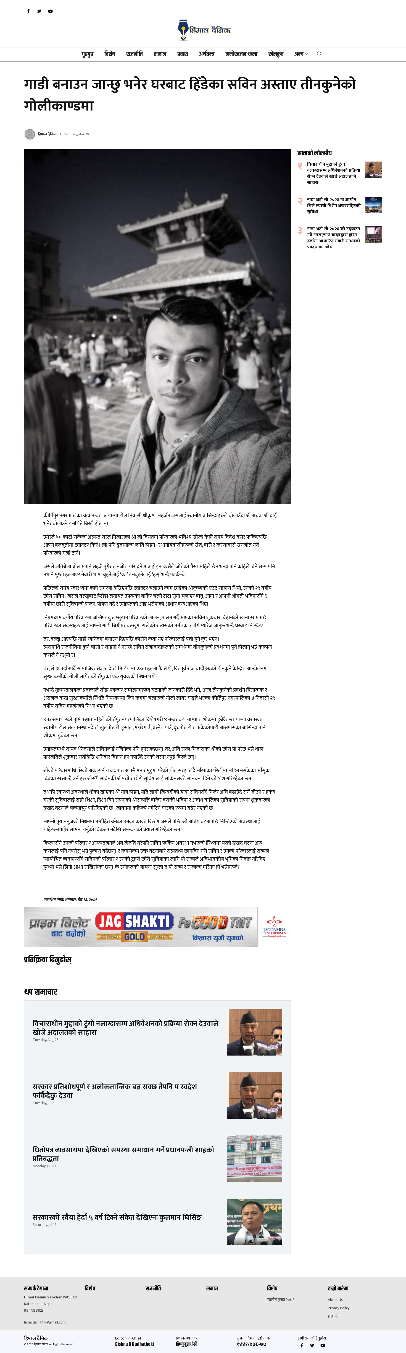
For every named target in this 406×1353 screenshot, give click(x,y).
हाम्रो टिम (333, 1316)
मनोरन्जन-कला (241, 54)
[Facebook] (28, 11)
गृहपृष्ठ (87, 54)
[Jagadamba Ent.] (157, 927)
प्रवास (182, 54)
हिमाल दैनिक (47, 134)
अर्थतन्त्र (207, 54)
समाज (160, 54)
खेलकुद (275, 54)
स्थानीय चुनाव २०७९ (280, 1299)
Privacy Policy (338, 1308)
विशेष (109, 54)
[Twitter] (39, 11)
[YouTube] (50, 11)
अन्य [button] (299, 54)
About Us (335, 1299)
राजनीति (134, 54)
